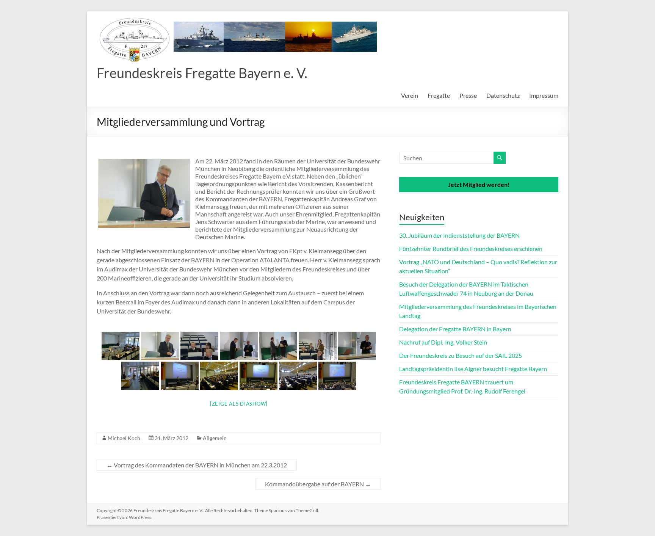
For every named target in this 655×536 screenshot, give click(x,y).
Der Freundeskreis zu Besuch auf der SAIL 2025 (460, 355)
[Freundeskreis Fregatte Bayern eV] (248, 20)
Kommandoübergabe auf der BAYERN (318, 483)
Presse (468, 95)
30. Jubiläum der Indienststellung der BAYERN (459, 235)
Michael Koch (124, 438)
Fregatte (439, 95)
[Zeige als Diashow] (239, 404)
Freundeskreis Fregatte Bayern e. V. (202, 72)
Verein (409, 95)
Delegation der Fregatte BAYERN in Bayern (455, 328)
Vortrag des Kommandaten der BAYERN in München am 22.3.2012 (197, 465)
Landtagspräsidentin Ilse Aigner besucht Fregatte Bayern (473, 368)
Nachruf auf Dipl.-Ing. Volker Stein (443, 342)
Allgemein (215, 438)
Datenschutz (503, 95)
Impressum (543, 95)
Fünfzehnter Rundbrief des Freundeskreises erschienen (470, 248)
